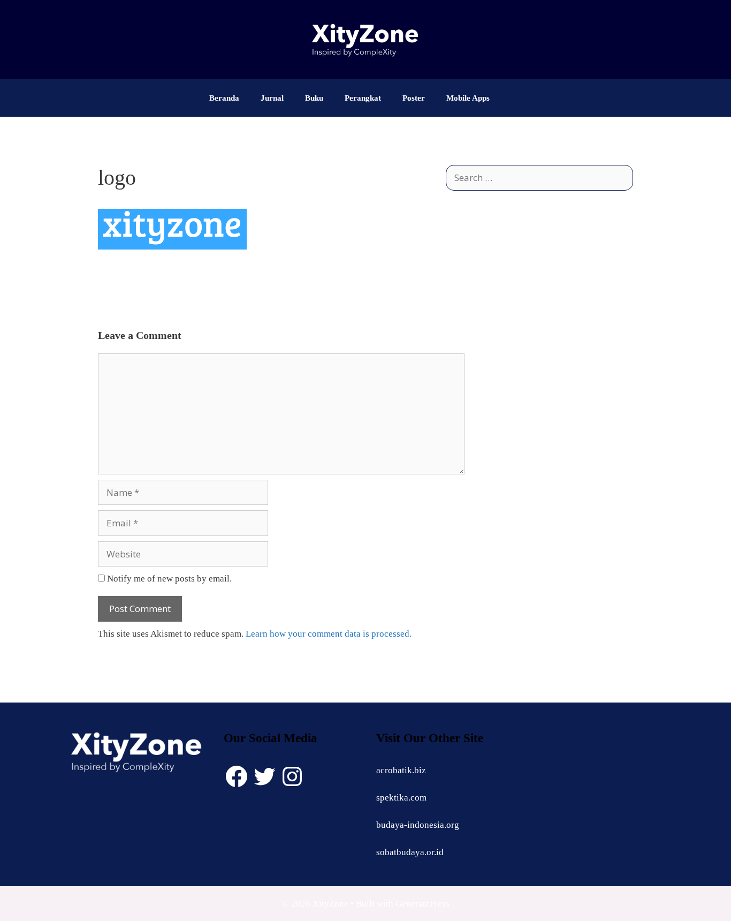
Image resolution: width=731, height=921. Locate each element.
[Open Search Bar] (516, 98)
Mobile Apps (468, 98)
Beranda (224, 98)
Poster (413, 98)
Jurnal (272, 98)
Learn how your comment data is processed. (329, 634)
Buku (314, 98)
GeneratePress (422, 904)
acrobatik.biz (401, 770)
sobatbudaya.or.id (410, 852)
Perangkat (363, 98)
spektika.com (401, 797)
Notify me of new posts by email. (169, 578)
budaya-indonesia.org (417, 825)
